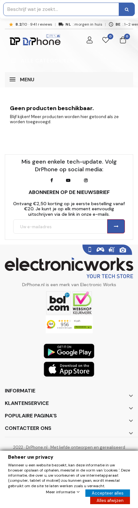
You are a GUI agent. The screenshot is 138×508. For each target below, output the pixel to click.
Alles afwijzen (110, 500)
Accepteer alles (108, 493)
